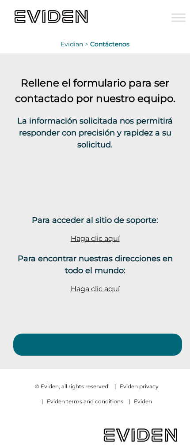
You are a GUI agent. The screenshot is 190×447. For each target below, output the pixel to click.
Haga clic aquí (95, 238)
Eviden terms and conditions (85, 401)
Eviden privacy (139, 386)
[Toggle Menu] (178, 17)
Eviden (143, 401)
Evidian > (75, 44)
